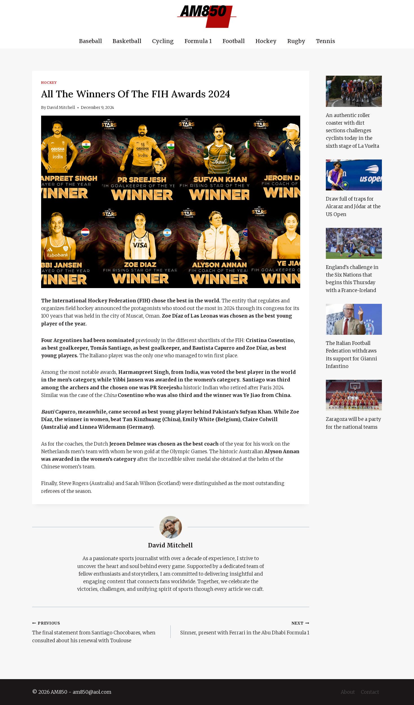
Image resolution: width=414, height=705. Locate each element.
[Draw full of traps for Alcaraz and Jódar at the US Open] (354, 175)
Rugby (296, 41)
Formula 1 (198, 41)
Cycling (163, 41)
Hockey (266, 41)
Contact (370, 692)
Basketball (127, 41)
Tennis (325, 41)
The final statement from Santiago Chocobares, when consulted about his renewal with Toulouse (93, 632)
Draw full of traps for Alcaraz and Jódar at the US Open (353, 206)
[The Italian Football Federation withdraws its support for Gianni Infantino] (354, 319)
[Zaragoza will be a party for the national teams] (354, 395)
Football (233, 41)
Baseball (90, 41)
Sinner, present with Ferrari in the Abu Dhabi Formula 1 (244, 628)
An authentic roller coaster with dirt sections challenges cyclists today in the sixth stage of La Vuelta (352, 130)
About (348, 692)
